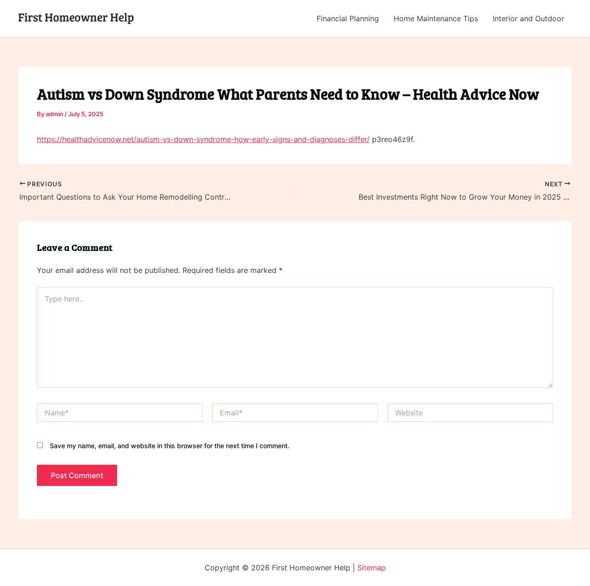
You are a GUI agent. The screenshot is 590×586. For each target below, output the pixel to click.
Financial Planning (348, 18)
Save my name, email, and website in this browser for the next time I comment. (169, 446)
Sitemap (371, 567)
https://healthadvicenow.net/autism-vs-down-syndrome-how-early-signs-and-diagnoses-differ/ (203, 139)
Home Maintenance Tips (436, 18)
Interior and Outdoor (528, 18)
